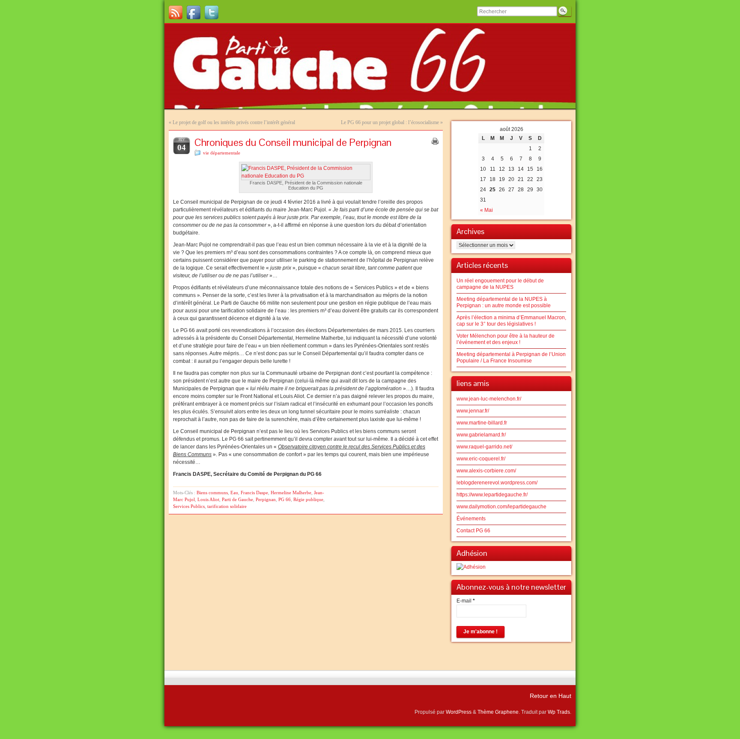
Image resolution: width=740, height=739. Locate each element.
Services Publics (189, 506)
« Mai (486, 210)
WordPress (458, 712)
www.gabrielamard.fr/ (481, 435)
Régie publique (308, 499)
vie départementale (221, 152)
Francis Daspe (254, 492)
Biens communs (212, 492)
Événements (471, 519)
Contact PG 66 (473, 531)
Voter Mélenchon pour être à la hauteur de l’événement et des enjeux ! (506, 339)
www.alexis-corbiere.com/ (486, 471)
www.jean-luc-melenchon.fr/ (489, 399)
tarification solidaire (227, 506)
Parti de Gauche (237, 499)
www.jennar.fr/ (473, 411)
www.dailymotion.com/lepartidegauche (501, 507)
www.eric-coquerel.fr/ (481, 459)
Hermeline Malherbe (291, 492)
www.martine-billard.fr (482, 423)
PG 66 (284, 499)
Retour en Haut (550, 695)
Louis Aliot (208, 499)
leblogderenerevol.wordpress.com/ (497, 483)
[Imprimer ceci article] (435, 141)
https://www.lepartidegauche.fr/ (492, 495)
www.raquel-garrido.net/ (484, 447)
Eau (234, 492)
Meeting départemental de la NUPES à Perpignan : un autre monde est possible (504, 302)
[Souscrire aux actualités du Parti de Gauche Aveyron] (175, 12)
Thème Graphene (498, 712)
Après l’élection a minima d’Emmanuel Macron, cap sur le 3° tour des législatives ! (511, 321)
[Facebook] (193, 12)
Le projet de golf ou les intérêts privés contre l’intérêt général (234, 122)
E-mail (466, 601)
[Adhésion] (471, 567)
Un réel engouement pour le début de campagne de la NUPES (500, 284)
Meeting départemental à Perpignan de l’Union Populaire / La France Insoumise (511, 357)
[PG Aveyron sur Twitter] (211, 12)
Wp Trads (559, 712)
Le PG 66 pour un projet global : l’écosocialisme (390, 122)
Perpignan (266, 499)
